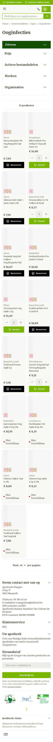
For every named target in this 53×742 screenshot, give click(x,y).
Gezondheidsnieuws (39, 638)
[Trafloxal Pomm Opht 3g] (13, 347)
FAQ (4, 626)
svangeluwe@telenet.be (29, 602)
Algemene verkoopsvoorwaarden (18, 723)
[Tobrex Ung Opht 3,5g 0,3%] (39, 461)
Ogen (33, 23)
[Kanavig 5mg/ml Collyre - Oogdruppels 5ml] (13, 239)
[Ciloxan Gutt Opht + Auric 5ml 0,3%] (13, 183)
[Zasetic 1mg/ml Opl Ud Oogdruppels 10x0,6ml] (39, 347)
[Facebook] (26, 709)
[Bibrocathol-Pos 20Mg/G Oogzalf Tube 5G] (39, 123)
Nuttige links (20, 638)
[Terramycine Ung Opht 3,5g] (13, 291)
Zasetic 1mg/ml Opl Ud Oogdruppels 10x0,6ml (39, 367)
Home (5, 23)
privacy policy (14, 687)
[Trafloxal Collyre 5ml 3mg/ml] (13, 516)
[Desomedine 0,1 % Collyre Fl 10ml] (39, 183)
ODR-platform (29, 726)
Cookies (17, 726)
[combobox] (23, 16)
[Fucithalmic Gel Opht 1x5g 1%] (39, 407)
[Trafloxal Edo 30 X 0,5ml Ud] (39, 291)
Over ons (7, 638)
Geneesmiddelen (19, 23)
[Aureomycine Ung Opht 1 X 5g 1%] (13, 407)
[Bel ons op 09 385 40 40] (38, 9)
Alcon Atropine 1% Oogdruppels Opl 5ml (13, 143)
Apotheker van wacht (14, 641)
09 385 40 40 (20, 599)
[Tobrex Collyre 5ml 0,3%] (13, 461)
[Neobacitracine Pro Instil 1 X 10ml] (39, 239)
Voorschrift (32, 641)
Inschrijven (27, 675)
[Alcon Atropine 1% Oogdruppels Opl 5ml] (13, 123)
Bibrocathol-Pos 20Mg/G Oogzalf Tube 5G (37, 143)
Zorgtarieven (9, 644)
